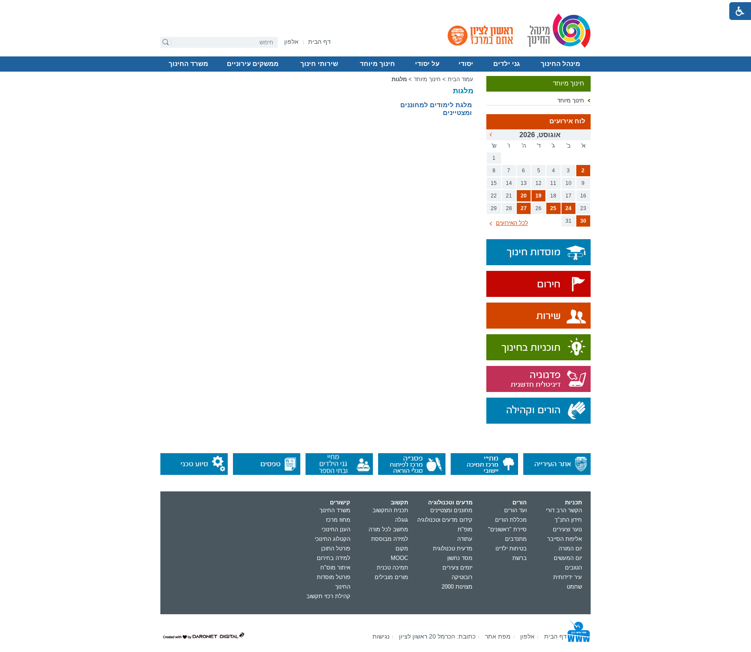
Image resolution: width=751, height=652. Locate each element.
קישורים (340, 502)
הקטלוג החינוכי (332, 539)
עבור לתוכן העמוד (375, 6)
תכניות (573, 502)
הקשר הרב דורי (564, 510)
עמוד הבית (460, 79)
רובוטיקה (462, 577)
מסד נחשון (459, 558)
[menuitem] (291, 42)
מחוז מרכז (338, 520)
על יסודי (427, 63)
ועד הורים (515, 510)
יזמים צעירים (457, 567)
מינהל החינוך (560, 63)
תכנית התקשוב (390, 510)
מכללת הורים (511, 520)
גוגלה (401, 520)
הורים (519, 502)
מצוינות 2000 (457, 586)
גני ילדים (506, 63)
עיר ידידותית (567, 577)
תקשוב (399, 502)
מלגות (463, 91)
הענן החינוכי (336, 529)
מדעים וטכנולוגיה (450, 502)
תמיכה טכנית (392, 567)
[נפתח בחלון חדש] (538, 284)
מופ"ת (465, 529)
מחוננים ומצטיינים (451, 510)
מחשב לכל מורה (388, 529)
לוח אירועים (567, 121)
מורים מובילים (391, 577)
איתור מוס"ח (335, 567)
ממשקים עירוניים (253, 63)
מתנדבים (516, 539)
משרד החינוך (188, 63)
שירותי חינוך (319, 63)
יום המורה (570, 548)
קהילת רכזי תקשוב (328, 596)
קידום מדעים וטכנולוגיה (444, 520)
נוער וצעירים (567, 529)
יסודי (466, 63)
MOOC (399, 558)
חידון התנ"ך (568, 520)
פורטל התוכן (335, 548)
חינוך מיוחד (377, 63)
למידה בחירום (333, 558)
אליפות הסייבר (564, 539)
